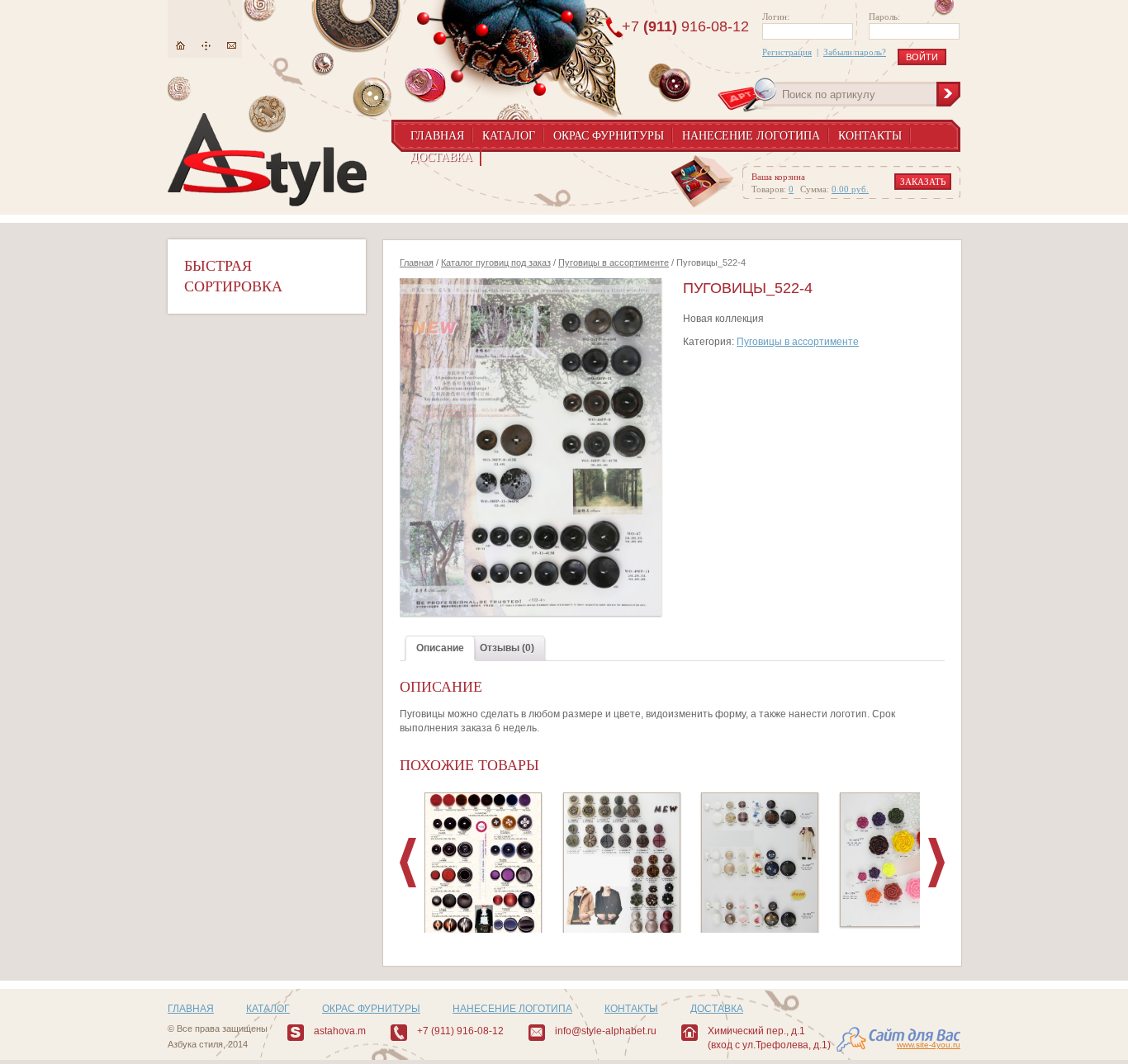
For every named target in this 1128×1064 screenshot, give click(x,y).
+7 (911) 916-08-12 (460, 1031)
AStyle (267, 159)
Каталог (508, 136)
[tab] (440, 648)
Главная (180, 45)
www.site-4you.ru (928, 1044)
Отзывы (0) (507, 648)
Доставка (441, 157)
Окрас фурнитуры (608, 136)
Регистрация (787, 52)
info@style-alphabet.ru (605, 1031)
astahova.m (340, 1031)
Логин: (775, 16)
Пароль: (884, 16)
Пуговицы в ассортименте (613, 262)
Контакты (870, 136)
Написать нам (231, 45)
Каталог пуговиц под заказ (496, 262)
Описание (440, 648)
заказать (923, 182)
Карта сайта (206, 45)
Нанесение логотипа (751, 136)
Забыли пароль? (854, 52)
